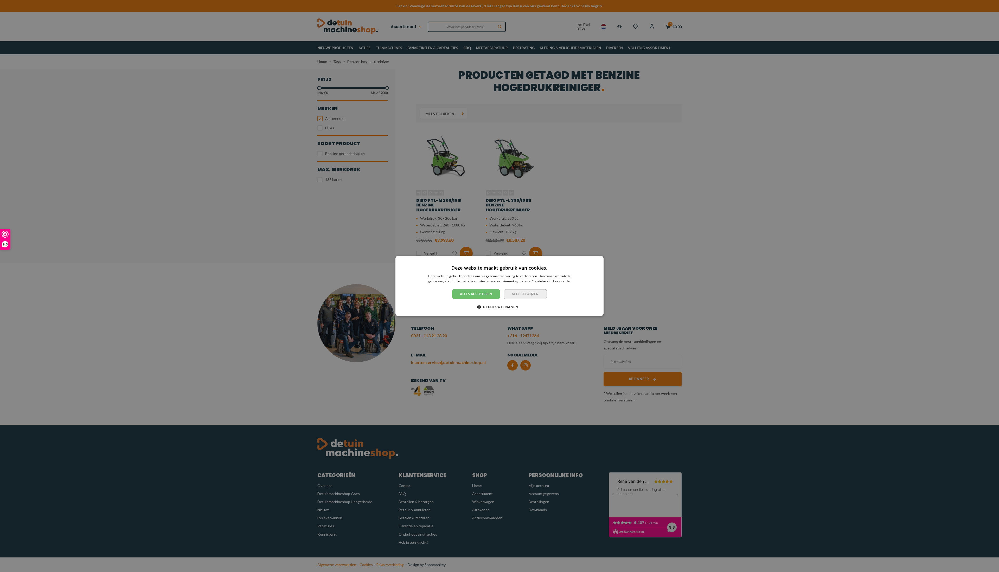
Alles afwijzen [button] (525, 294)
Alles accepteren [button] (476, 294)
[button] (499, 307)
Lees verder (562, 281)
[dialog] (499, 286)
